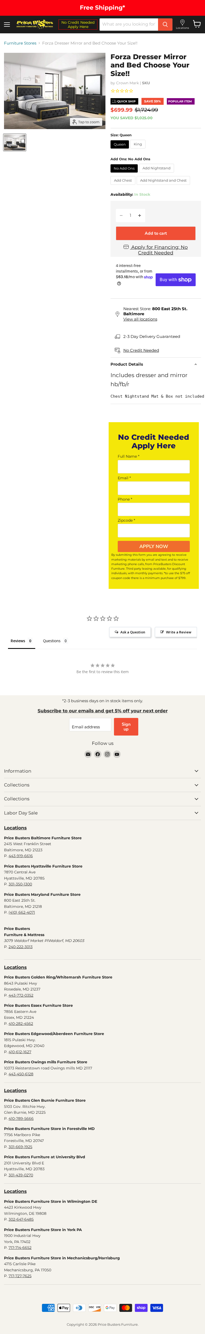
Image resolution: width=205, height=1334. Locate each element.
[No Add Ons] (125, 173)
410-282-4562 (21, 1023)
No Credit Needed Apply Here (77, 24)
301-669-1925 (20, 1146)
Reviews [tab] (18, 640)
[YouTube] (117, 754)
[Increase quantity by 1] (139, 215)
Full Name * (128, 456)
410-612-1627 (20, 1051)
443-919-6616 (21, 855)
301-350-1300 (20, 884)
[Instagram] (107, 754)
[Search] (165, 24)
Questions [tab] (52, 640)
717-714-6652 (20, 1247)
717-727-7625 (20, 1275)
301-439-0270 (21, 1175)
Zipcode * (126, 520)
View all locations (140, 319)
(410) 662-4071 (22, 912)
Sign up (126, 726)
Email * (124, 478)
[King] (138, 149)
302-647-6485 (21, 1219)
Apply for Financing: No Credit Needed (159, 250)
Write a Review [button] (178, 632)
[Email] (88, 754)
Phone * (125, 499)
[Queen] (120, 149)
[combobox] (129, 24)
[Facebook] (97, 754)
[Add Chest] (124, 186)
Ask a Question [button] (132, 632)
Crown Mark (127, 83)
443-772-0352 (21, 995)
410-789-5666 (21, 1118)
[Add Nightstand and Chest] (164, 186)
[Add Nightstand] (157, 173)
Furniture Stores (20, 43)
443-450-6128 (21, 1074)
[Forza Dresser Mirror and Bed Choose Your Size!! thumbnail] (14, 142)
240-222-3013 (21, 946)
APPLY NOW (153, 546)
